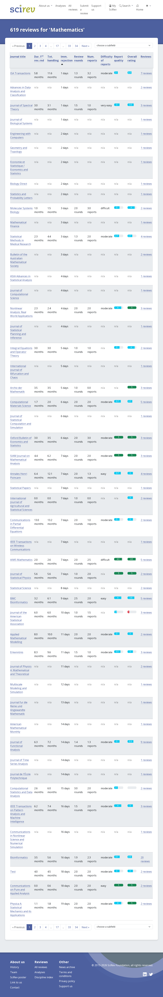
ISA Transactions (20, 73)
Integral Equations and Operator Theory (21, 351)
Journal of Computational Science (19, 294)
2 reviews (146, 87)
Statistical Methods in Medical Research (20, 240)
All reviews (73, 7)
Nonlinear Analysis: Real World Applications (21, 312)
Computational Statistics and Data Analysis (21, 792)
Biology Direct (18, 183)
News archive (67, 967)
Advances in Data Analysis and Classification (20, 91)
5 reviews (146, 402)
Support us (96, 7)
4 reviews (146, 236)
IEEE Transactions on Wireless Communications (21, 545)
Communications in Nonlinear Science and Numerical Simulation (20, 839)
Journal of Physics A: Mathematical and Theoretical (21, 670)
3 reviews (146, 105)
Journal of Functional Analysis (16, 745)
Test (13, 871)
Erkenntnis (16, 652)
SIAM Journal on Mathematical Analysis (20, 459)
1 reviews (146, 119)
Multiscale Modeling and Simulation (18, 688)
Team (13, 972)
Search (126, 5)
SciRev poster (18, 977)
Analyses (60, 5)
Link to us (16, 982)
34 (76, 46)
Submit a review (84, 9)
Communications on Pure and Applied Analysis (20, 889)
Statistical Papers (20, 488)
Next (85, 46)
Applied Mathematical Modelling (18, 638)
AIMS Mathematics (21, 560)
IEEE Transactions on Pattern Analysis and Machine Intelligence (21, 814)
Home (139, 9)
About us (44, 5)
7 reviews (146, 73)
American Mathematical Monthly (18, 727)
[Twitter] (151, 974)
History (14, 967)
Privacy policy (67, 981)
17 (57, 46)
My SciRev (113, 7)
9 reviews (146, 742)
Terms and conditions (65, 974)
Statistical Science (20, 588)
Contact (14, 987)
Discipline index (44, 977)
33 (69, 46)
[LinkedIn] (145, 974)
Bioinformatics (19, 857)
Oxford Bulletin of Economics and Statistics (21, 441)
